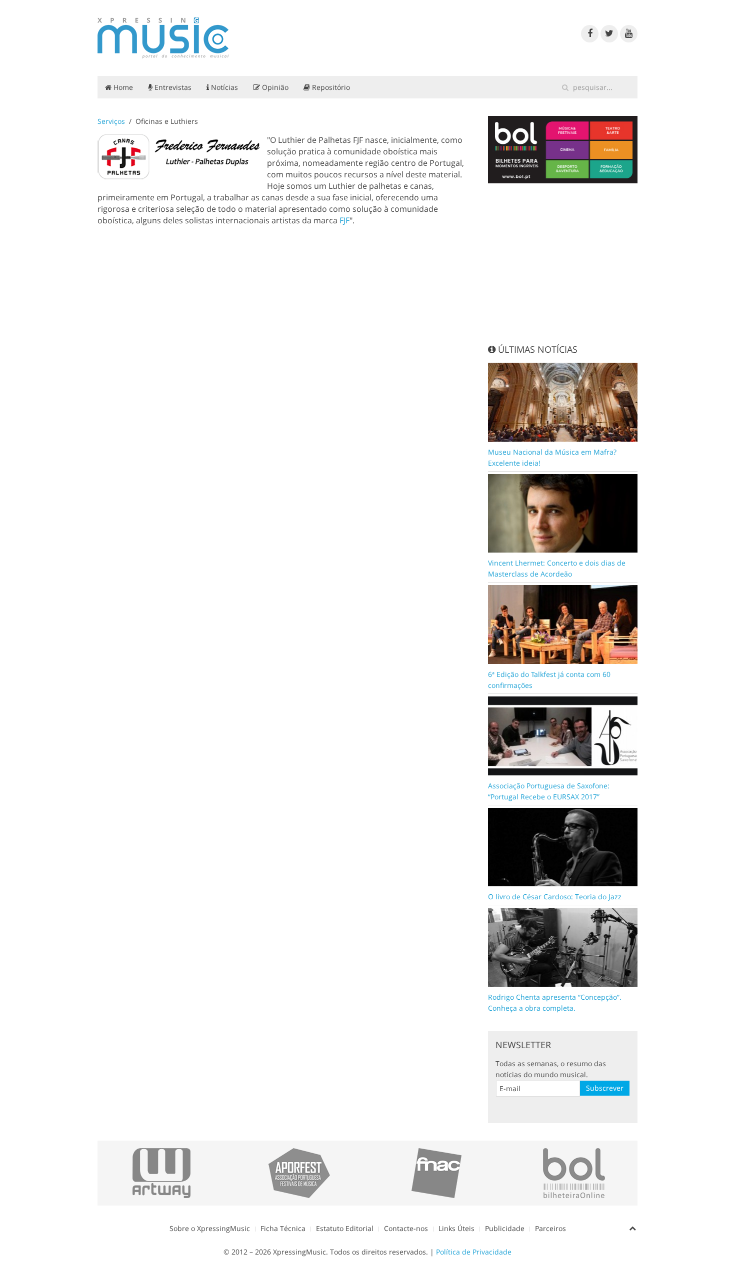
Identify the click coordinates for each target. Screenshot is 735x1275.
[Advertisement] (563, 263)
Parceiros (550, 1228)
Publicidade (504, 1228)
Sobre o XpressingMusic (210, 1228)
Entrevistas (172, 87)
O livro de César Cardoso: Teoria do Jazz (555, 896)
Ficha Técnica (283, 1228)
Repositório (330, 87)
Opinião (274, 87)
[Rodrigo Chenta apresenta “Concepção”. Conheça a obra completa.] (563, 946)
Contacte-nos (406, 1228)
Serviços (111, 121)
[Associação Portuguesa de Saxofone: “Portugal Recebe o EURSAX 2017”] (563, 735)
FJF (345, 220)
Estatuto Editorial (345, 1228)
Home (122, 87)
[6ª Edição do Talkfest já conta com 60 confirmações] (563, 624)
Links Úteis (456, 1228)
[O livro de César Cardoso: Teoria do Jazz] (563, 846)
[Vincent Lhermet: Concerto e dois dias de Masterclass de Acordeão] (563, 512)
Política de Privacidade (474, 1252)
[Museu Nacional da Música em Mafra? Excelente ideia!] (563, 401)
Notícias (223, 87)
